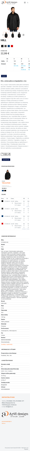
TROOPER (6, 183)
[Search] (27, 2)
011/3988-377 (20, 401)
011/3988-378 (10, 401)
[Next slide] (23, 35)
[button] (6, 35)
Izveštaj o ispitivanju (6, 344)
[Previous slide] (3, 35)
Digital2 (26, 449)
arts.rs (3, 423)
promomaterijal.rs (7, 421)
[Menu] (25, 2)
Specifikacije (6, 159)
